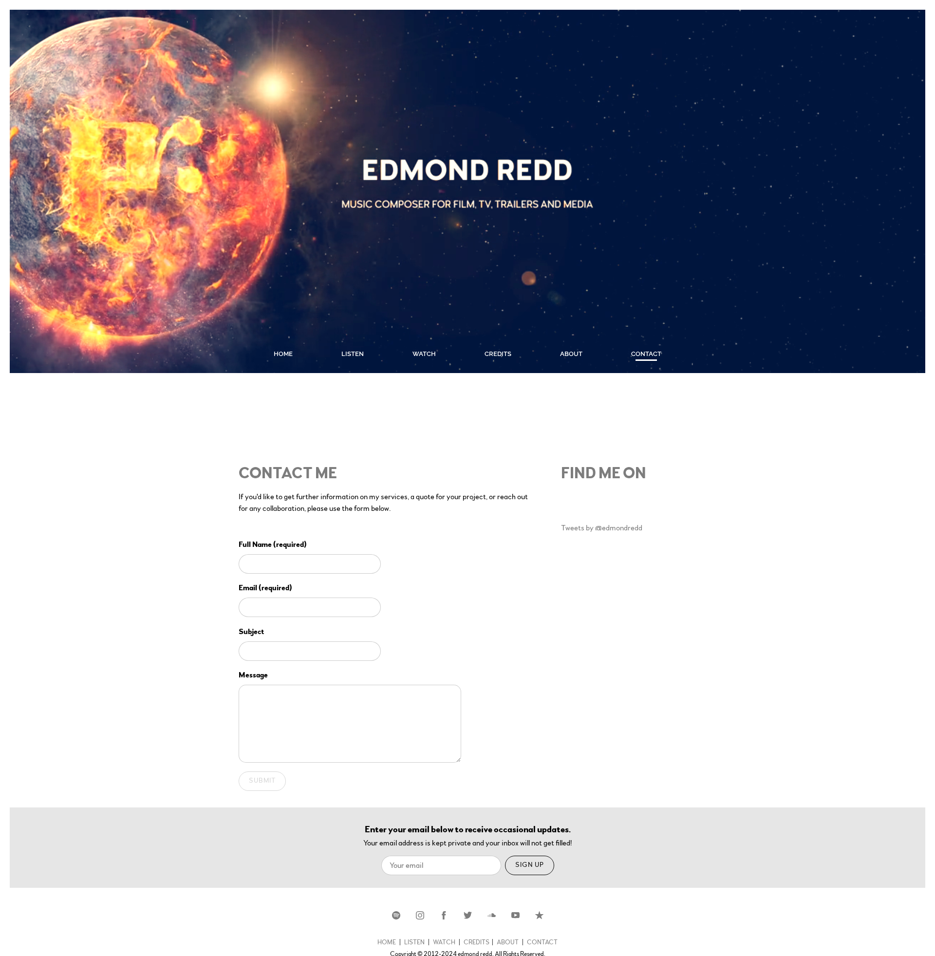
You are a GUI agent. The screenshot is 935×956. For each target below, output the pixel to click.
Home (283, 353)
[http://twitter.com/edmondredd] (468, 915)
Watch (424, 353)
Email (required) (265, 588)
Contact (646, 353)
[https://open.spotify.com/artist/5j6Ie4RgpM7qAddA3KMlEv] (396, 915)
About (571, 353)
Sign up (529, 865)
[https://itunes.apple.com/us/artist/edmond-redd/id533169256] (539, 915)
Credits (498, 353)
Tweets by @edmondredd (601, 528)
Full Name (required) (273, 544)
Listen (352, 353)
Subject (251, 632)
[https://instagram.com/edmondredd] (420, 915)
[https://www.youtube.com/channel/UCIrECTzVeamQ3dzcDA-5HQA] (515, 915)
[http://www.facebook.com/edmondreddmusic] (444, 915)
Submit (262, 780)
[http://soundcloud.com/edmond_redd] (491, 915)
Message (253, 675)
